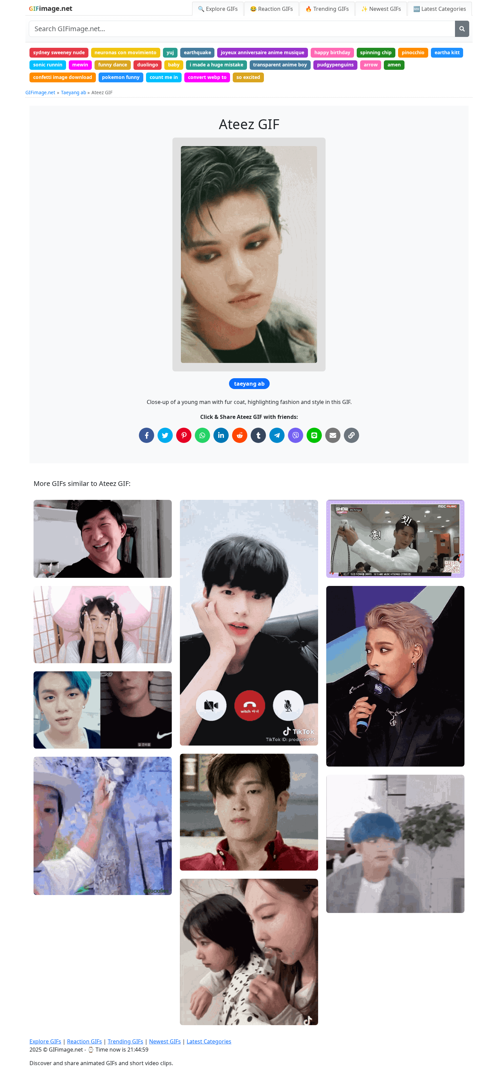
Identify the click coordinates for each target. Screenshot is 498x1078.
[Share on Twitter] (165, 435)
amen (394, 64)
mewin (80, 64)
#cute (46, 655)
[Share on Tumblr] (258, 435)
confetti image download (62, 77)
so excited (248, 77)
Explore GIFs (45, 1041)
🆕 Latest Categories (439, 9)
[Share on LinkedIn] (221, 435)
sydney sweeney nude (59, 52)
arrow (371, 64)
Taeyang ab (73, 92)
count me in (164, 77)
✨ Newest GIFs (381, 9)
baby (174, 64)
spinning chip (376, 52)
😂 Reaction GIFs (271, 9)
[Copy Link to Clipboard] (351, 435)
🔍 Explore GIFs (218, 9)
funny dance (112, 64)
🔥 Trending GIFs (327, 9)
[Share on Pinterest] (183, 435)
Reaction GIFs (84, 1041)
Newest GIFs (165, 1041)
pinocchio (413, 52)
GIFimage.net (40, 92)
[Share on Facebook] (146, 435)
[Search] (462, 29)
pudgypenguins (335, 64)
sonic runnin (47, 64)
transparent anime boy (280, 64)
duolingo (147, 64)
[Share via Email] (332, 435)
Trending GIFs (125, 1041)
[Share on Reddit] (239, 435)
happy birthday (332, 52)
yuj (170, 52)
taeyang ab (249, 383)
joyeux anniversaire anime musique (262, 52)
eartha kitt (447, 52)
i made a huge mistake (216, 64)
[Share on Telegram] (277, 435)
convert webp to (207, 77)
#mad (338, 569)
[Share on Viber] (295, 435)
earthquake (197, 52)
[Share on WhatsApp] (202, 435)
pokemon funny (121, 77)
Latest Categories (209, 1041)
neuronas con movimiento (126, 52)
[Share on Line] (314, 435)
